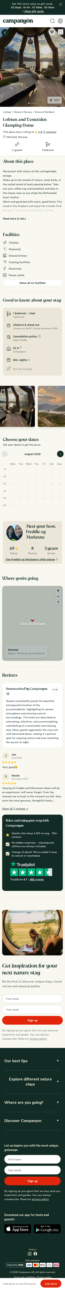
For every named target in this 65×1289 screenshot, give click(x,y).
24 (13, 498)
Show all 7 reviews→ (15, 808)
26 (29, 498)
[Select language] (60, 20)
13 (36, 484)
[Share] (61, 32)
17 (13, 491)
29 (52, 498)
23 (60, 491)
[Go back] (5, 32)
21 (44, 491)
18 (20, 491)
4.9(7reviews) (47, 131)
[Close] (61, 4)
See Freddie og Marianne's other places (30, 559)
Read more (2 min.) (14, 218)
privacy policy (38, 1038)
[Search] (52, 21)
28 (44, 498)
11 (21, 484)
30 (60, 498)
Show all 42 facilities (33, 282)
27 (36, 498)
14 (44, 484)
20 (36, 491)
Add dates (51, 1283)
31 (13, 505)
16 (59, 484)
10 (13, 484)
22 (52, 491)
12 (28, 484)
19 (28, 491)
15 (51, 484)
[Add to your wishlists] (52, 32)
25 (21, 498)
